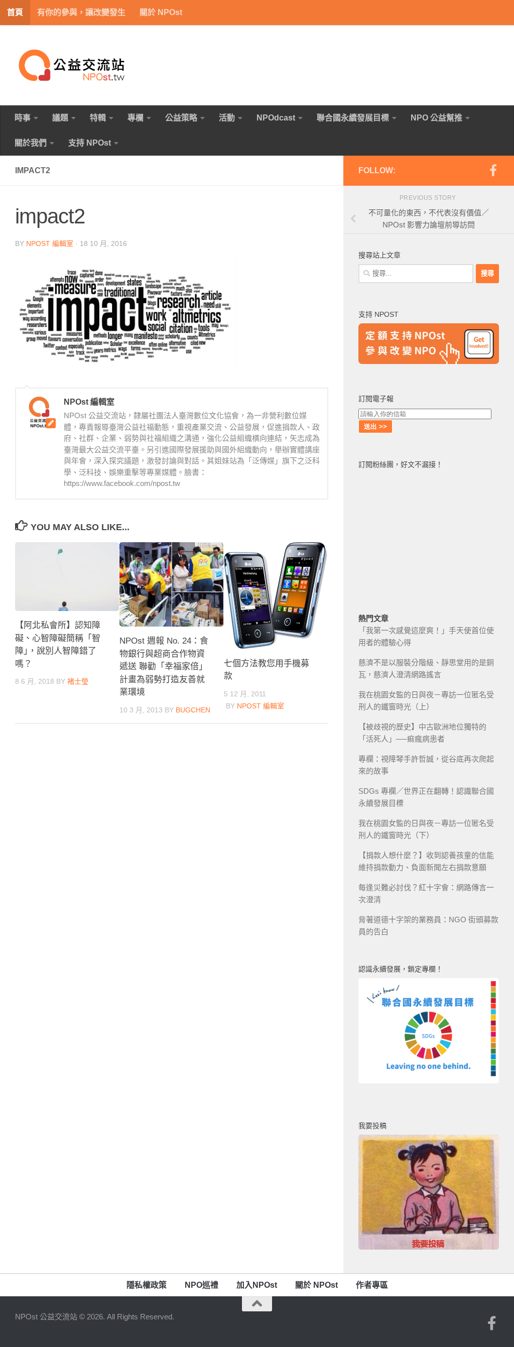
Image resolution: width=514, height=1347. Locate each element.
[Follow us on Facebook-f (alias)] (493, 170)
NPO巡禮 (201, 1285)
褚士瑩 (77, 681)
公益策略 (181, 117)
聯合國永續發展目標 (353, 117)
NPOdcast (275, 117)
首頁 (15, 12)
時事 (23, 117)
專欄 (135, 117)
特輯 (98, 117)
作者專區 (372, 1285)
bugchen (193, 710)
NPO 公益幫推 (436, 117)
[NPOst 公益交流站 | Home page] (73, 65)
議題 (60, 117)
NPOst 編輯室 (49, 243)
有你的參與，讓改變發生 (81, 12)
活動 (227, 117)
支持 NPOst (89, 143)
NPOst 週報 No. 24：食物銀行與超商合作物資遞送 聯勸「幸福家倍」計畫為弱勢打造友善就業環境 (163, 666)
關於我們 (31, 143)
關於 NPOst (161, 12)
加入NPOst (256, 1285)
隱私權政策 (146, 1285)
